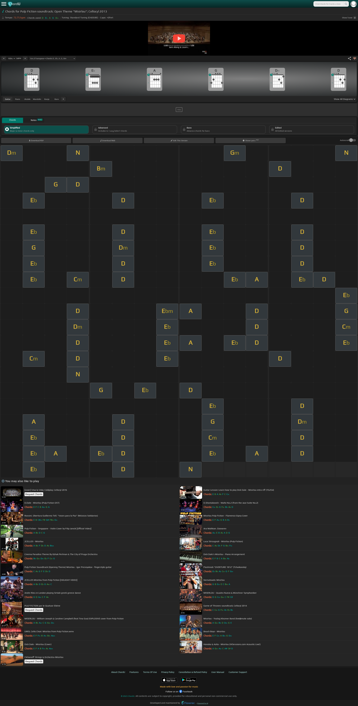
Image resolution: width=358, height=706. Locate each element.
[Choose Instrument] (63, 99)
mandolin (37, 99)
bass (57, 99)
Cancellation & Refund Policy (193, 672)
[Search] (345, 4)
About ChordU (118, 672)
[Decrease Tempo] (3, 58)
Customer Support (238, 672)
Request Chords (33, 494)
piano (17, 99)
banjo (46, 99)
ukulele (27, 99)
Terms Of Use (150, 672)
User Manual (217, 672)
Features (134, 672)
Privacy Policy (167, 672)
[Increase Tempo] (25, 58)
